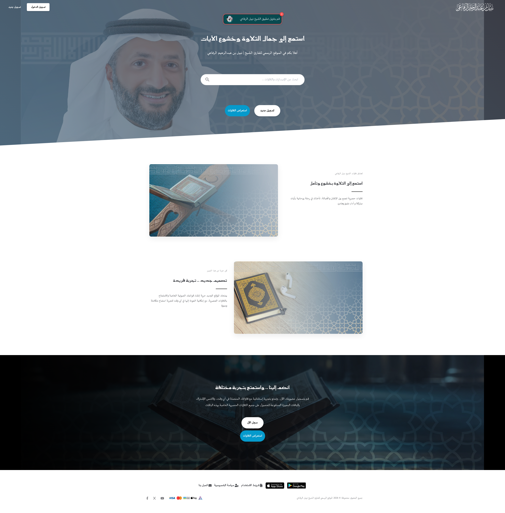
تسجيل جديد (14, 7)
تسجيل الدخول (38, 7)
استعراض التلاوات (237, 110)
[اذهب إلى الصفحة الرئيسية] (474, 7)
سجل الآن (252, 422)
